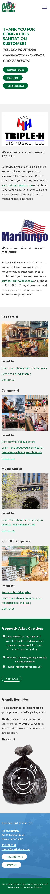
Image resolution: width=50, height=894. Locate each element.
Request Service (15, 69)
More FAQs (12, 678)
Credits (38, 887)
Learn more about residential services (24, 367)
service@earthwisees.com (17, 185)
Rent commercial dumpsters (18, 441)
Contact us (8, 379)
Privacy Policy (27, 887)
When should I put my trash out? (23, 636)
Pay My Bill (12, 77)
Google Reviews (15, 85)
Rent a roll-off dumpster (16, 373)
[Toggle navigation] (44, 6)
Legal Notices (14, 887)
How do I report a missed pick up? (23, 666)
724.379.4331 (9, 845)
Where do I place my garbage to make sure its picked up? (26, 659)
